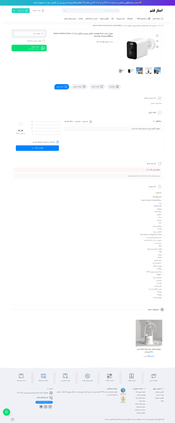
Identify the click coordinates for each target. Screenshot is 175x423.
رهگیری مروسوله (159, 398)
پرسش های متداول (140, 404)
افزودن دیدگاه (39, 148)
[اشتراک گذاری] (157, 46)
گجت (158, 26)
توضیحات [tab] (112, 87)
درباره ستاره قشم (141, 407)
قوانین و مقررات (159, 392)
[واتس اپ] (6, 411)
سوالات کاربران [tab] (77, 87)
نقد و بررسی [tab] (60, 87)
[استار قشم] (156, 11)
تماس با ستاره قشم (140, 410)
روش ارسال (142, 401)
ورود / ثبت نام (160, 395)
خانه (162, 26)
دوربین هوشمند (104, 42)
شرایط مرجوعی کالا (140, 392)
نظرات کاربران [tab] (95, 87)
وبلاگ (162, 401)
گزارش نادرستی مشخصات (34, 41)
